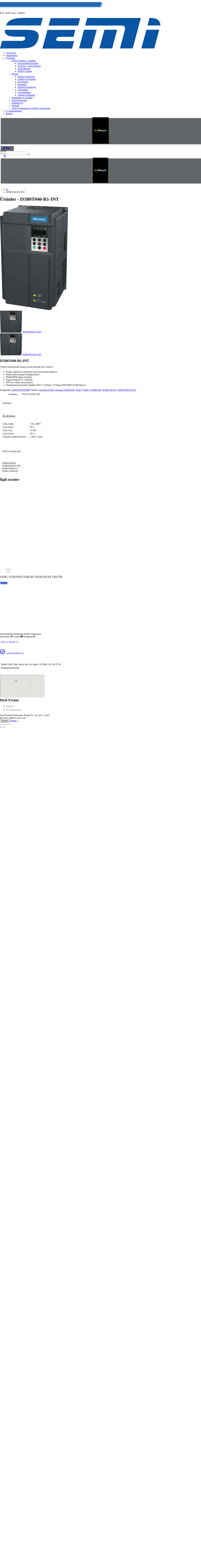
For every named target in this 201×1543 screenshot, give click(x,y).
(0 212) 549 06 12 (14, 5)
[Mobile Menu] (5, 156)
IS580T (85, 390)
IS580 (78, 390)
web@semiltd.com (36, 5)
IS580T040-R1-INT (127, 390)
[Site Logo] (80, 48)
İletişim (9, 113)
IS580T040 (95, 390)
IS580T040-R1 (109, 390)
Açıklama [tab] (12, 394)
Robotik (15, 105)
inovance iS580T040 (64, 390)
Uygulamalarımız (14, 111)
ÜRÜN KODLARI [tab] (31, 394)
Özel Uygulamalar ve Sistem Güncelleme (31, 108)
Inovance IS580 (46, 390)
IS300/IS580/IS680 (21, 390)
